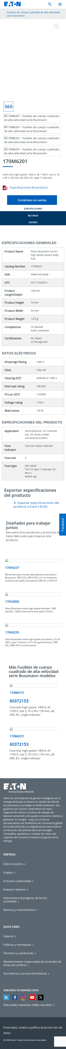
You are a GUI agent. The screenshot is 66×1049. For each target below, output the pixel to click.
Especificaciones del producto (28, 187)
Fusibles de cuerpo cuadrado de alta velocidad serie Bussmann (33, 14)
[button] (62, 525)
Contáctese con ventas (32, 200)
